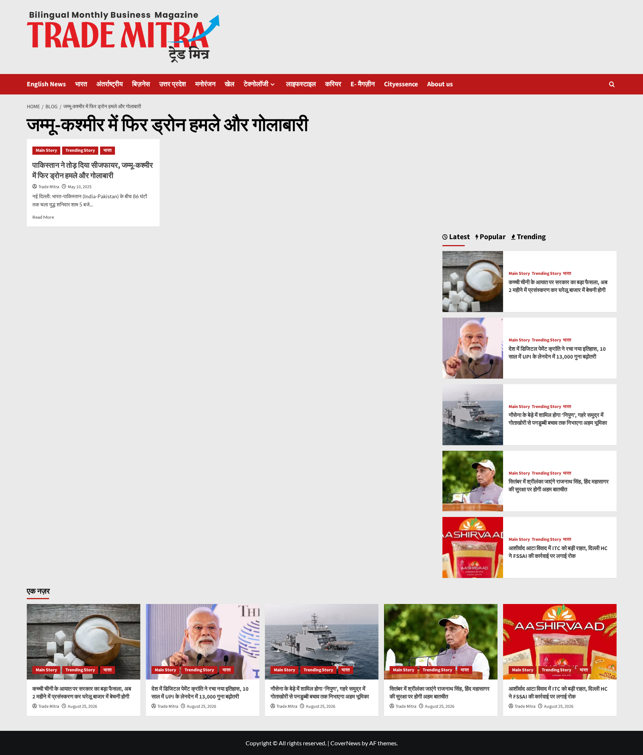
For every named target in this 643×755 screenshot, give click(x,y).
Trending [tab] (530, 237)
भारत (81, 84)
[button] (612, 84)
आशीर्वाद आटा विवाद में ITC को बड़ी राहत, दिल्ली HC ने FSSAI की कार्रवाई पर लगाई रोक (558, 552)
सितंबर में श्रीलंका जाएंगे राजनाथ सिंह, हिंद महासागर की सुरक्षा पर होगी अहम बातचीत (559, 486)
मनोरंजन (205, 84)
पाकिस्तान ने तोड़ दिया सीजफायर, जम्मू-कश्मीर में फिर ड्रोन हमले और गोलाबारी (92, 170)
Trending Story (80, 150)
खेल (229, 84)
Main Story (46, 150)
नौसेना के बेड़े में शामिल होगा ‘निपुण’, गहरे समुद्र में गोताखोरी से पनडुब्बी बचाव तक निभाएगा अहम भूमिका (558, 419)
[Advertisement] (529, 167)
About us (440, 84)
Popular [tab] (492, 237)
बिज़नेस (141, 84)
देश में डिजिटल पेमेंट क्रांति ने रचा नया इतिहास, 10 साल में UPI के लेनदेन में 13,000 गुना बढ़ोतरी (557, 353)
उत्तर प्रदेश (172, 84)
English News (46, 84)
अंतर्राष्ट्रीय (109, 84)
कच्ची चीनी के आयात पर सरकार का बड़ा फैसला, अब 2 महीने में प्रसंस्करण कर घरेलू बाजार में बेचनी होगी (558, 286)
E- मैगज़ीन (363, 84)
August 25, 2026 (82, 706)
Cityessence (401, 84)
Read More (43, 217)
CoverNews (345, 742)
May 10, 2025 (80, 187)
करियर (333, 84)
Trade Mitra (48, 187)
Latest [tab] (459, 237)
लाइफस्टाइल (301, 84)
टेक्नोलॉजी (256, 84)
